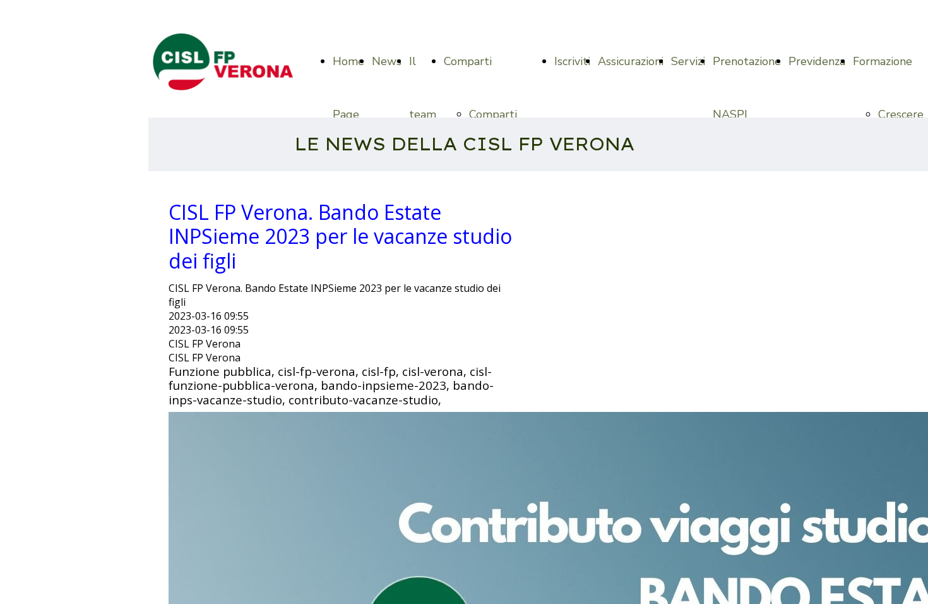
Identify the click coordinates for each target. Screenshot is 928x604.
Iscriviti (572, 61)
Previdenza (816, 61)
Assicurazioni (630, 61)
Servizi (688, 61)
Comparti (468, 61)
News (387, 61)
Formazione (882, 61)
